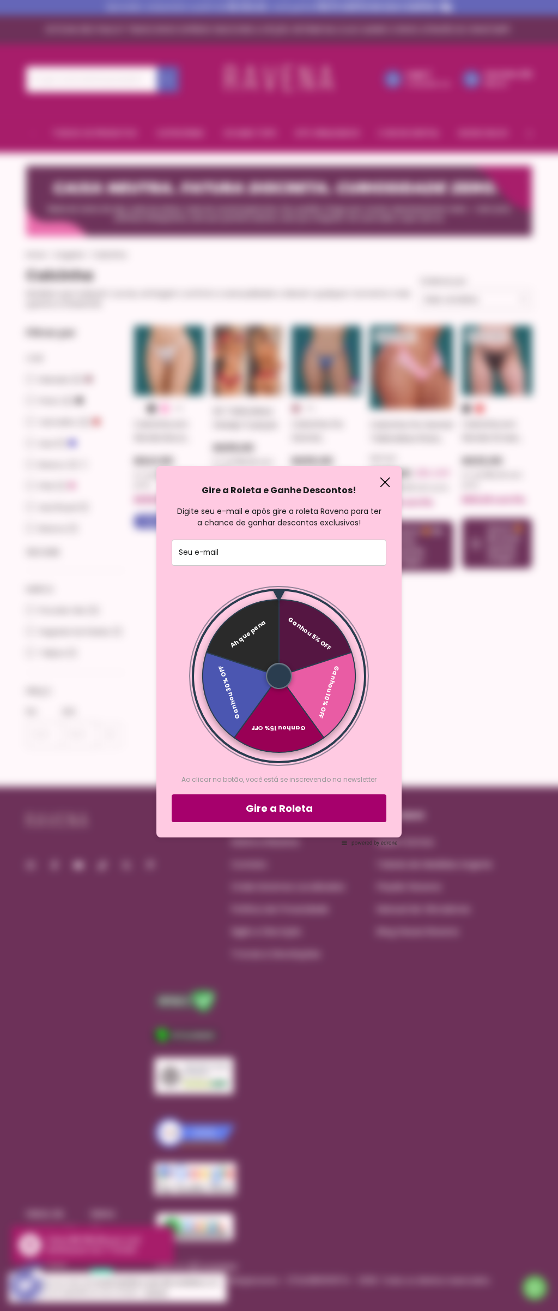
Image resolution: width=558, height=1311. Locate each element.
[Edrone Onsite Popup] (279, 655)
